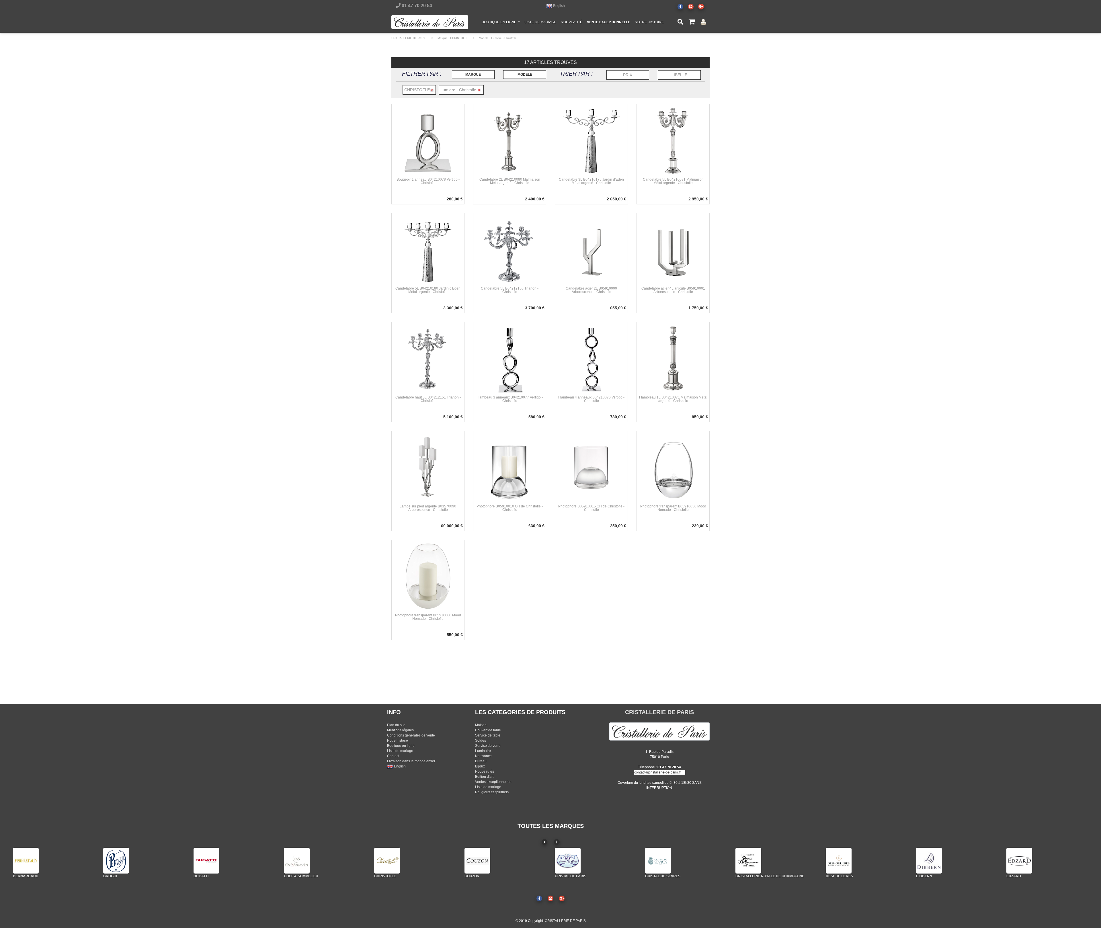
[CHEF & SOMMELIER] (296, 861)
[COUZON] (477, 861)
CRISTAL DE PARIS (570, 876)
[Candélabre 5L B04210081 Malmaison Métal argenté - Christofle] (673, 140)
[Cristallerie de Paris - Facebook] (680, 6)
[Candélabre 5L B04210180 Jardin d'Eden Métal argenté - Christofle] (428, 249)
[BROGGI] (116, 861)
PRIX (627, 75)
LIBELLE (679, 75)
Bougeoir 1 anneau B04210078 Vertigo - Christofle (428, 181)
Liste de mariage (400, 751)
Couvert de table (488, 730)
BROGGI (110, 876)
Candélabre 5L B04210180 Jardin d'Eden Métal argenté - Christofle (427, 290)
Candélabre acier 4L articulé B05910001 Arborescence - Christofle (673, 290)
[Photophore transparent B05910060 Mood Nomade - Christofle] (428, 576)
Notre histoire (397, 741)
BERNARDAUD (25, 876)
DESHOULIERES (839, 876)
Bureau (481, 761)
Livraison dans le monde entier (411, 761)
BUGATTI (201, 876)
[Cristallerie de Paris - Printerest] (691, 6)
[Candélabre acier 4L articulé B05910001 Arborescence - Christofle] (673, 249)
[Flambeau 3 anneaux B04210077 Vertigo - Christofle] (509, 358)
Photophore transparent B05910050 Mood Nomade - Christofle (673, 508)
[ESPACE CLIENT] (703, 22)
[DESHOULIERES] (838, 861)
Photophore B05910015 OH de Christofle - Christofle (591, 508)
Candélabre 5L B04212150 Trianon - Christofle (509, 290)
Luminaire (483, 751)
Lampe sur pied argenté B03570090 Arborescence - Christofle (428, 508)
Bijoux (480, 766)
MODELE (525, 75)
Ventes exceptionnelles (493, 782)
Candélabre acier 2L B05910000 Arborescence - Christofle (591, 290)
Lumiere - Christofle (504, 38)
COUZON (471, 876)
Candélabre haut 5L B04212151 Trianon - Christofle (428, 399)
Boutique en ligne (401, 746)
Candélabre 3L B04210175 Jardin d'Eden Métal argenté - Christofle (591, 181)
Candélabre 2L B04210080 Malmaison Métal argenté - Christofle (509, 181)
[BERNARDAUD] (25, 861)
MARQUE (473, 75)
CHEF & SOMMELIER (301, 876)
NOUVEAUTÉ (571, 22)
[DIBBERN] (929, 861)
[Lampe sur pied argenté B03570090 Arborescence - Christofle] (428, 467)
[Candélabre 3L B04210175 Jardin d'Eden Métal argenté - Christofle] (591, 140)
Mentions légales (400, 730)
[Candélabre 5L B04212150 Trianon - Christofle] (509, 249)
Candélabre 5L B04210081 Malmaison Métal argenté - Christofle (673, 181)
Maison (481, 725)
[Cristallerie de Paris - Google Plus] (701, 6)
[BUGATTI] (206, 861)
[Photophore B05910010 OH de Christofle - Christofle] (509, 467)
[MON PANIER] (692, 22)
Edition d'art (484, 777)
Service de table (487, 735)
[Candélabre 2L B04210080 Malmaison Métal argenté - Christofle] (509, 140)
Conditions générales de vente (411, 735)
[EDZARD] (1019, 861)
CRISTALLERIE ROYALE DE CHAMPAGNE (769, 876)
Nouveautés (484, 771)
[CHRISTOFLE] (387, 861)
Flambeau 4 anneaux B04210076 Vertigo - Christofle (591, 399)
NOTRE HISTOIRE (649, 22)
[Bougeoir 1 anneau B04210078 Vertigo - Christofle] (428, 140)
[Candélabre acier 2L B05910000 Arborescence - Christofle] (591, 249)
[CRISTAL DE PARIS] (567, 861)
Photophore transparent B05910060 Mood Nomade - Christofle (428, 617)
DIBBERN (924, 876)
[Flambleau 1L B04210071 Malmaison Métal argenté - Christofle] (673, 358)
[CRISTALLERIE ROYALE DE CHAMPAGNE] (748, 861)
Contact (393, 756)
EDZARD (1013, 876)
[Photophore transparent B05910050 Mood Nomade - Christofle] (673, 467)
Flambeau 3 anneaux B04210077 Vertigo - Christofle (510, 399)
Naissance (483, 756)
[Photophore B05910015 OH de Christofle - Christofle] (591, 467)
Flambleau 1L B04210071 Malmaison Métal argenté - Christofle (673, 399)
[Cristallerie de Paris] (659, 731)
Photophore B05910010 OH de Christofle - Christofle (510, 508)
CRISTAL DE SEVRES (662, 876)
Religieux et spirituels (492, 792)
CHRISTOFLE (459, 38)
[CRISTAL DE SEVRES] (658, 861)
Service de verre (488, 746)
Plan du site (396, 725)
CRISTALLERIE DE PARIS (408, 38)
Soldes (480, 741)
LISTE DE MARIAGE (540, 22)
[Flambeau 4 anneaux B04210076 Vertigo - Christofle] (591, 358)
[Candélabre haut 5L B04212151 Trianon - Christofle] (428, 358)
